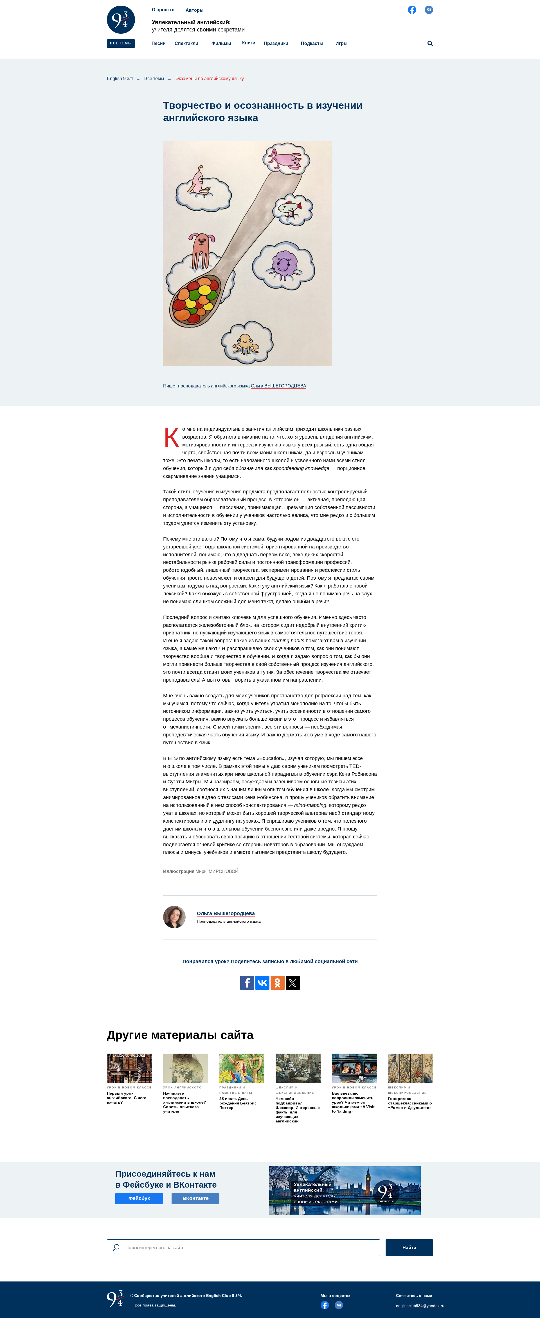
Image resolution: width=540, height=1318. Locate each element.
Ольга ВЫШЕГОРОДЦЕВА (278, 386)
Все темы (154, 78)
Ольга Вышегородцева (226, 913)
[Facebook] (247, 983)
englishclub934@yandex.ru (420, 1305)
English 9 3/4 (120, 78)
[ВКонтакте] (262, 983)
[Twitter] (293, 983)
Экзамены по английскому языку (210, 78)
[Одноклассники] (278, 983)
